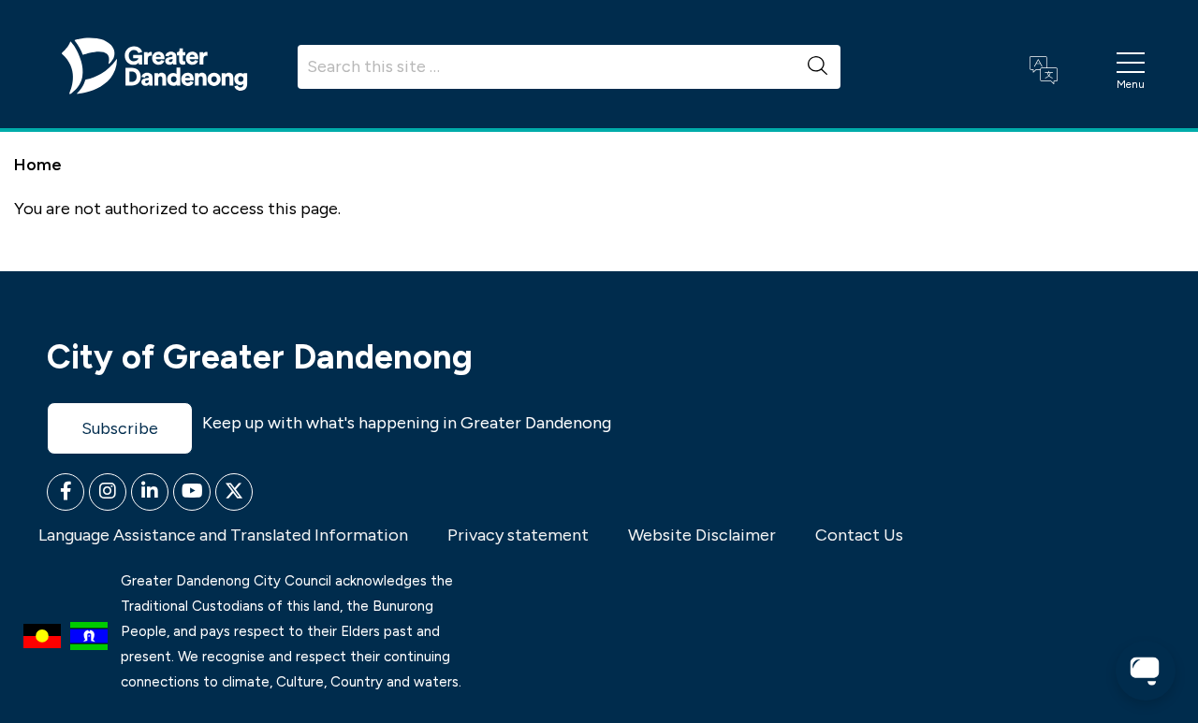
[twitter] (234, 492)
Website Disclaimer (702, 535)
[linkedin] (149, 492)
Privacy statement (518, 535)
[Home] (154, 64)
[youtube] (192, 492)
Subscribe (119, 428)
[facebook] (65, 492)
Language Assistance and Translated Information (223, 535)
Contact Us (859, 535)
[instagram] (107, 492)
